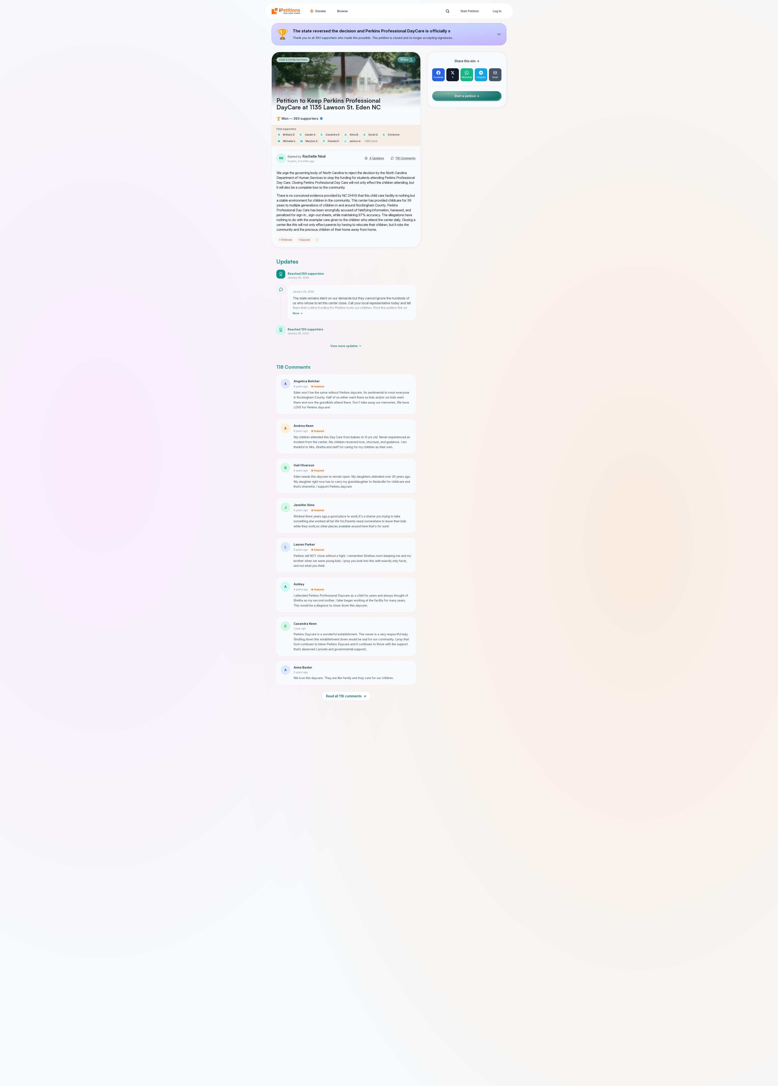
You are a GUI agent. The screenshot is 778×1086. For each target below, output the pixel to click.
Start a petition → (466, 96)
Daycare (304, 239)
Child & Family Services (293, 59)
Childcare (285, 239)
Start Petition (470, 11)
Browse (342, 11)
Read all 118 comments (346, 696)
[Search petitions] (447, 11)
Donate (320, 11)
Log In (497, 11)
